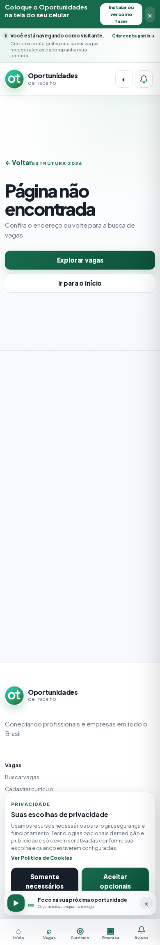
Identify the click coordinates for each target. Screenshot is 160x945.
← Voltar (18, 162)
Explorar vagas (80, 260)
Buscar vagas (22, 777)
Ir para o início (80, 283)
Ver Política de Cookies (41, 857)
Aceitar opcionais (115, 881)
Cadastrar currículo (29, 789)
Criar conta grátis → (133, 35)
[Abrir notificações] (144, 79)
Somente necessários (45, 881)
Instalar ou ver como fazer (121, 14)
